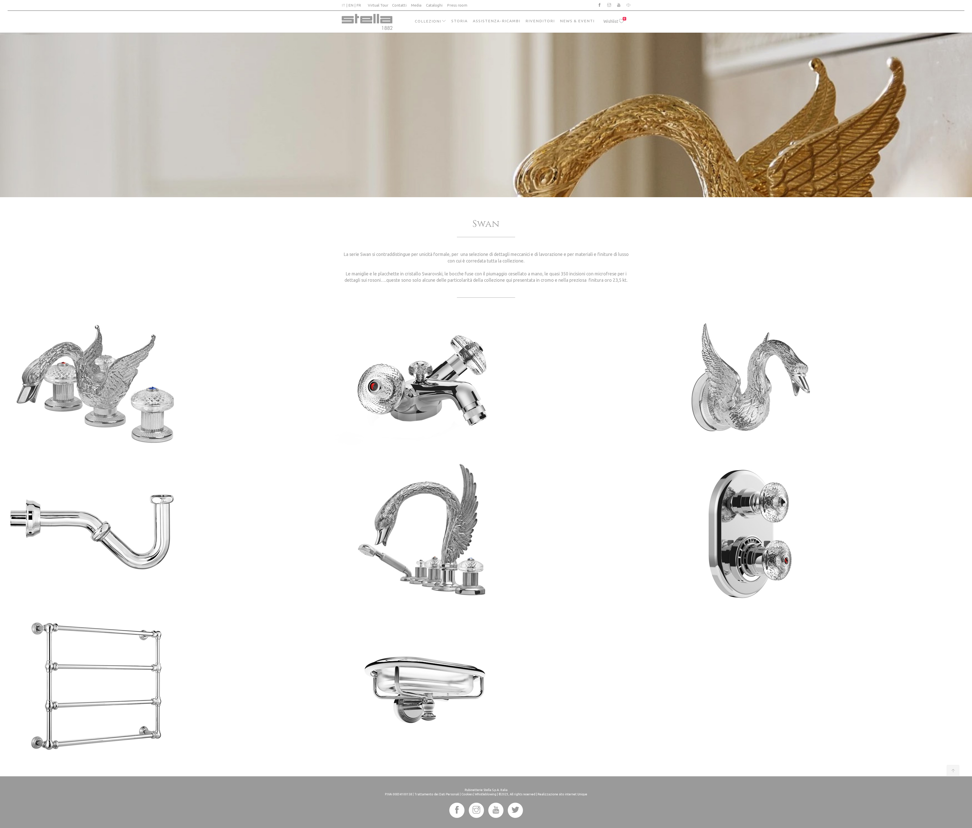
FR (358, 5)
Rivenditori (540, 21)
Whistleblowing (485, 794)
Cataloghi (434, 5)
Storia (459, 21)
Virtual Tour (378, 5)
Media (416, 5)
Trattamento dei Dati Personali (436, 794)
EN (350, 5)
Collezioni (428, 21)
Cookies (467, 794)
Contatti (399, 5)
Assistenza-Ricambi (496, 21)
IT (343, 5)
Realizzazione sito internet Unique (562, 794)
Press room (457, 5)
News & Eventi (577, 21)
